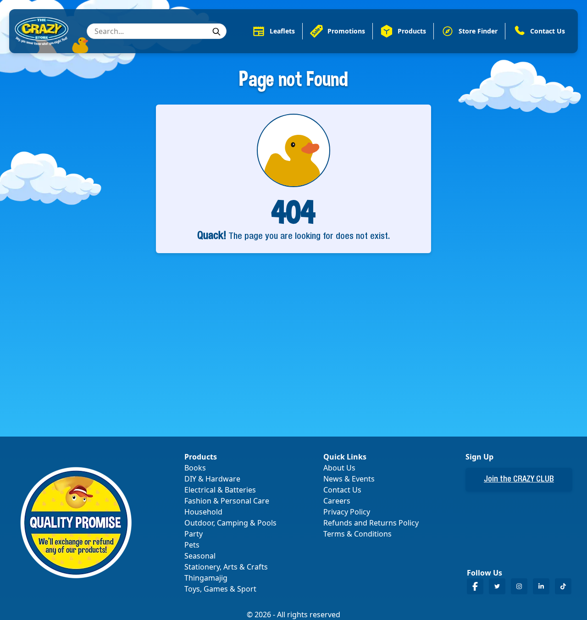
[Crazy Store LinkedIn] (541, 586)
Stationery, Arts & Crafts (226, 567)
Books (195, 468)
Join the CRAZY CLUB (519, 480)
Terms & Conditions (357, 534)
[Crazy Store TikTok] (563, 586)
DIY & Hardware (212, 479)
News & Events (349, 479)
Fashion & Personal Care (226, 501)
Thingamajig (205, 578)
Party (193, 534)
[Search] (216, 31)
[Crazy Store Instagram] (519, 586)
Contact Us (342, 490)
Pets (191, 545)
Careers (336, 501)
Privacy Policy (346, 512)
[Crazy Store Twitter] (497, 586)
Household (203, 512)
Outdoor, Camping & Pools (230, 523)
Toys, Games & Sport (220, 589)
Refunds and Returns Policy (371, 523)
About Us (339, 468)
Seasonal (200, 556)
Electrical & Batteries (220, 490)
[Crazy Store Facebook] (475, 586)
